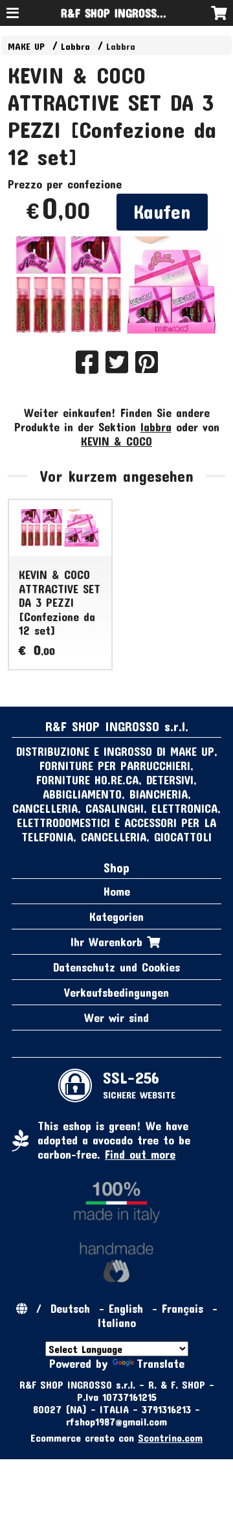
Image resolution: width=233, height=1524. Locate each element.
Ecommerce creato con (116, 1437)
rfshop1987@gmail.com (116, 1421)
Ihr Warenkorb (109, 942)
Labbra (75, 46)
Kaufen (162, 211)
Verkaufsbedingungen (116, 992)
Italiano (117, 1322)
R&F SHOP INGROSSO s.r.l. (125, 13)
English (126, 1308)
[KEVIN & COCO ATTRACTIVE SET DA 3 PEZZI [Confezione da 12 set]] (116, 285)
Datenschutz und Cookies (116, 967)
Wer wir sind (116, 1017)
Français (182, 1308)
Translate (160, 1363)
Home (117, 891)
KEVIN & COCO (116, 441)
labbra (156, 427)
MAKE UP (26, 46)
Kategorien (116, 916)
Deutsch (70, 1308)
